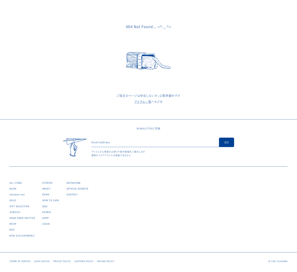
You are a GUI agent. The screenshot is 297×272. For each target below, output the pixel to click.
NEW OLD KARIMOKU (21, 235)
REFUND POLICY (105, 261)
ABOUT (46, 188)
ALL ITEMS (15, 183)
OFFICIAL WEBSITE (78, 188)
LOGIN (46, 223)
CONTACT (72, 194)
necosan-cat (17, 194)
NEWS (45, 194)
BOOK (12, 188)
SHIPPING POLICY (84, 261)
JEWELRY (14, 212)
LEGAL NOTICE (42, 261)
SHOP (45, 218)
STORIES (47, 183)
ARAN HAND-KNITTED (22, 218)
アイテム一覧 (142, 102)
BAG (11, 229)
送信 (226, 142)
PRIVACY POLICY (62, 261)
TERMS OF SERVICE (20, 261)
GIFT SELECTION (19, 206)
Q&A (44, 206)
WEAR (12, 223)
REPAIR (46, 212)
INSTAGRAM (73, 183)
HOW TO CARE (50, 200)
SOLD (12, 200)
